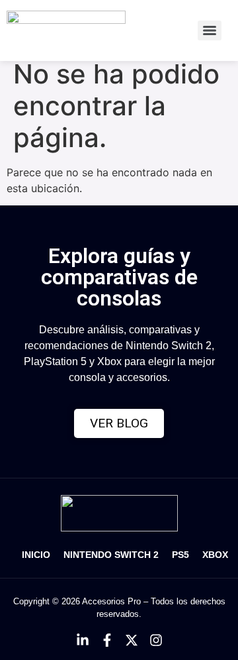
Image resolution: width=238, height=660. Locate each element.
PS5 (180, 554)
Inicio (36, 554)
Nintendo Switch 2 (111, 554)
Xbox (215, 554)
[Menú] (209, 30)
